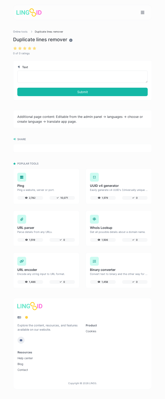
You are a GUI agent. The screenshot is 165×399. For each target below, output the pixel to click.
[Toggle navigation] (142, 12)
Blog (20, 364)
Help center (25, 358)
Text (24, 67)
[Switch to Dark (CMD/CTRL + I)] (27, 317)
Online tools (20, 31)
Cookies (91, 331)
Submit (82, 92)
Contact (23, 369)
